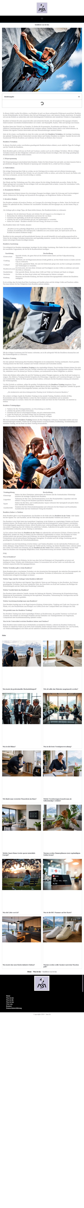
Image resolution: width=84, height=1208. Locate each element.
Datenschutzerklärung (14, 1008)
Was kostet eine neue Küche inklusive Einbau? (19, 965)
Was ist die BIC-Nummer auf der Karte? (57, 912)
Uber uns (9, 1004)
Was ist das (37, 972)
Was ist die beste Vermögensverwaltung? (57, 746)
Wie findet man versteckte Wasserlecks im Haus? (19, 799)
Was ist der (10, 998)
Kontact (9, 1006)
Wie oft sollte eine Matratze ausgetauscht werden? (60, 689)
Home (29, 972)
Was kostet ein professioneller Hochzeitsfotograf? (19, 689)
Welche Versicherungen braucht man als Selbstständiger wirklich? (57, 800)
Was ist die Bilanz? (9, 746)
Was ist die (10, 1000)
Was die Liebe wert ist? (11, 912)
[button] (42, 18)
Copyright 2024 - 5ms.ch (42, 1014)
